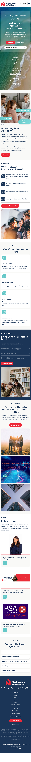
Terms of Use (15, 710)
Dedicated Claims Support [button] (11, 349)
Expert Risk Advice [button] (8, 353)
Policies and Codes (15, 713)
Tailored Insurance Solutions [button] (12, 344)
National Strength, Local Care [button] (12, 358)
